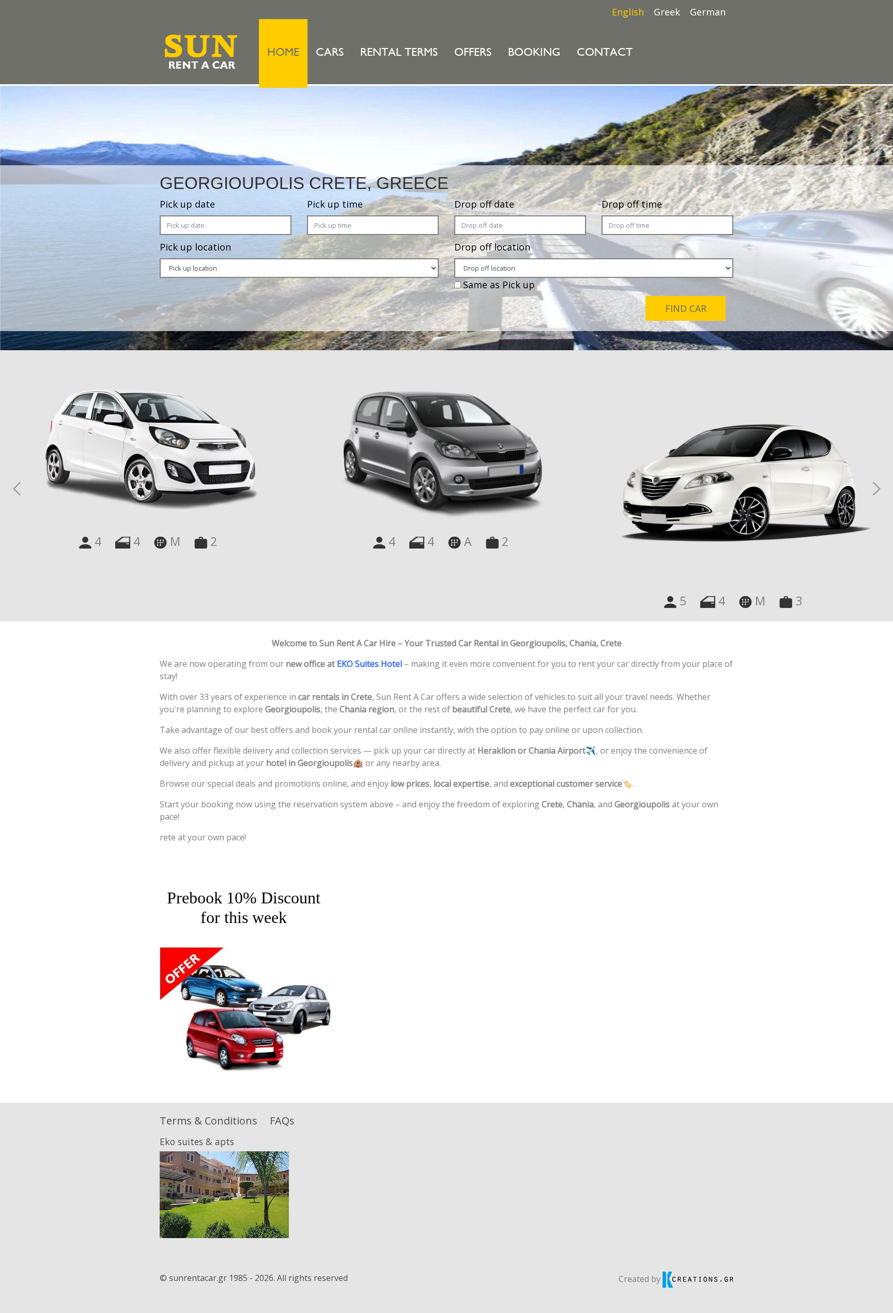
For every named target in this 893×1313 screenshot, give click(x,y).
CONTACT (605, 53)
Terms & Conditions (208, 1121)
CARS (330, 53)
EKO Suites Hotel (369, 663)
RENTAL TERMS (399, 53)
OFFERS (472, 53)
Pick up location (195, 247)
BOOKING (534, 53)
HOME (287, 52)
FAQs (282, 1121)
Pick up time (335, 204)
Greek (667, 12)
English (628, 12)
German (708, 12)
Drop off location (492, 247)
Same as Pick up (499, 284)
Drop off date (484, 204)
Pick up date (187, 204)
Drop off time (632, 204)
